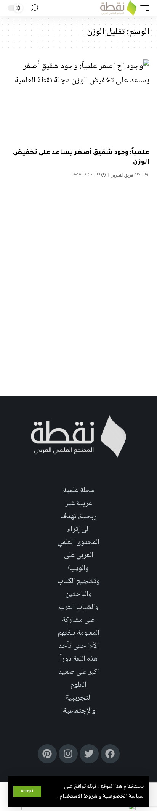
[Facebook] (110, 753)
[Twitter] (89, 753)
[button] (27, 791)
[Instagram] (68, 753)
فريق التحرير (122, 175)
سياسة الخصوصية (122, 796)
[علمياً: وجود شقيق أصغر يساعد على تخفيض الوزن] (78, 102)
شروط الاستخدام (78, 796)
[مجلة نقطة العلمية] (118, 8)
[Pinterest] (47, 753)
